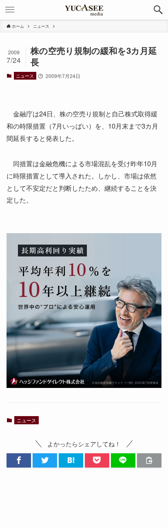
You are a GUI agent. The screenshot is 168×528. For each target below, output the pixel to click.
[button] (158, 10)
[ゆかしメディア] (84, 10)
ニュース (25, 75)
